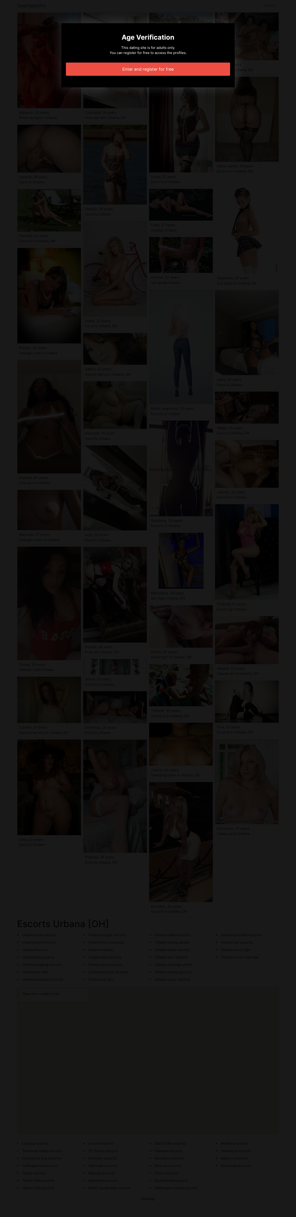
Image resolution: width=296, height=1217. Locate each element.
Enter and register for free (148, 69)
